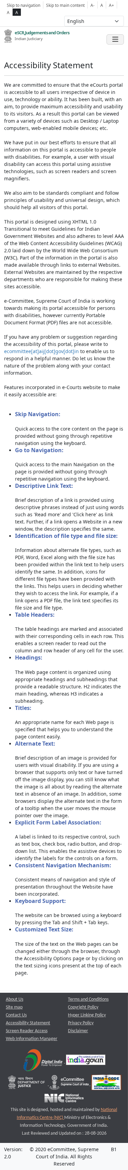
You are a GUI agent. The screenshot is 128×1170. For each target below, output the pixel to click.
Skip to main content (65, 5)
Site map (14, 1007)
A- (92, 5)
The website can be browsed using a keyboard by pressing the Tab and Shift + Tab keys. (68, 911)
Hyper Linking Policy (87, 1015)
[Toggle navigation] (115, 39)
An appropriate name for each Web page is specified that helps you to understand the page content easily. (64, 722)
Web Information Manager (31, 1039)
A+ (111, 5)
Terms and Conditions (88, 999)
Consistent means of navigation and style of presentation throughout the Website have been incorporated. (65, 879)
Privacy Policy (81, 1023)
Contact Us (16, 1015)
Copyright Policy (83, 1007)
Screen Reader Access (26, 1031)
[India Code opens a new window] (106, 1084)
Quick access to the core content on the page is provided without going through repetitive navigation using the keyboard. (69, 428)
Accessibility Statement (28, 1023)
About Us (14, 999)
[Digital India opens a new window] (43, 1061)
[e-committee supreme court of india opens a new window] (69, 1084)
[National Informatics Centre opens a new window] (64, 1099)
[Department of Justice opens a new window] (27, 1084)
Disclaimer (78, 1031)
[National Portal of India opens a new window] (85, 1061)
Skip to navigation (23, 5)
